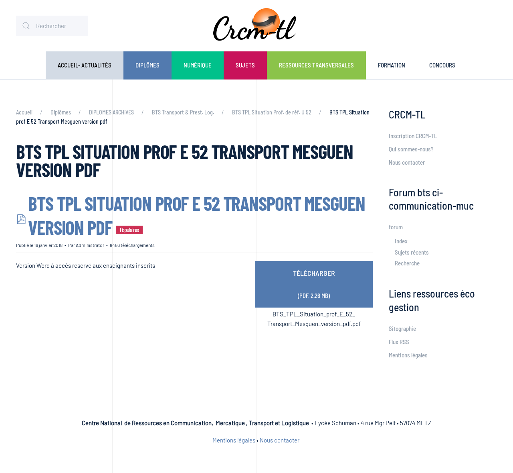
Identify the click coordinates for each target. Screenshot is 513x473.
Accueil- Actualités (84, 65)
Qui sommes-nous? (411, 149)
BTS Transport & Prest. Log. (183, 112)
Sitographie (402, 328)
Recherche (407, 263)
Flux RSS (399, 341)
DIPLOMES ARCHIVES (111, 112)
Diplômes (147, 65)
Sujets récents (412, 252)
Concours (442, 65)
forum (396, 226)
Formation (391, 65)
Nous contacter (407, 162)
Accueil (24, 112)
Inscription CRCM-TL (413, 135)
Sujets (245, 65)
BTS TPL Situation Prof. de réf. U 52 (271, 112)
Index (401, 241)
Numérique (198, 65)
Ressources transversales (316, 65)
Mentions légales (408, 355)
